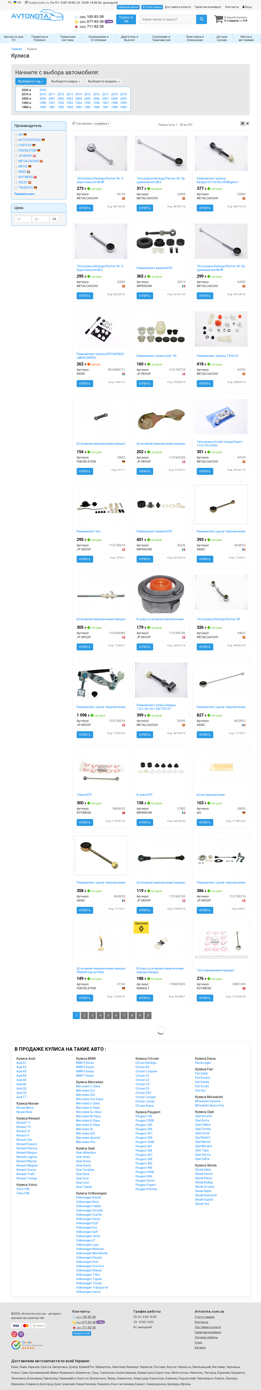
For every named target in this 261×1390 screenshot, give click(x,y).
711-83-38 (92, 26)
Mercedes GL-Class (89, 1112)
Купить (85, 208)
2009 (123, 98)
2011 (52, 94)
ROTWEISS (26, 177)
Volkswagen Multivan (90, 1249)
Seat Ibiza (82, 1174)
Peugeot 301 (144, 1146)
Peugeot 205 (144, 1124)
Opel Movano (203, 1146)
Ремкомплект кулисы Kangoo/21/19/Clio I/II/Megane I (217, 180)
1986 (96, 107)
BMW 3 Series (85, 1062)
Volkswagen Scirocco (90, 1266)
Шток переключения (211, 794)
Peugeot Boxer (145, 1180)
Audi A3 (21, 1071)
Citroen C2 (142, 1075)
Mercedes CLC (85, 1090)
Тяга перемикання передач (215, 970)
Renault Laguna (27, 1157)
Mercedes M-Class (88, 1116)
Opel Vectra (203, 1154)
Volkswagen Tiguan (89, 1279)
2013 (69, 94)
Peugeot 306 (144, 1150)
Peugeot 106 (144, 1116)
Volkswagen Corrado (89, 1210)
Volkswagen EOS (87, 1223)
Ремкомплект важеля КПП (154, 268)
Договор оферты (206, 1337)
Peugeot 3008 (145, 1142)
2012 (61, 94)
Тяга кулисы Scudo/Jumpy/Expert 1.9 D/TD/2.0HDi (219, 443)
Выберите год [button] (29, 81)
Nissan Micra (25, 1107)
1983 (69, 107)
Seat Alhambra (86, 1152)
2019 (123, 94)
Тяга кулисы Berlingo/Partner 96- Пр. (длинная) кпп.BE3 (161, 180)
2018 (114, 94)
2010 (43, 94)
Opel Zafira (202, 1159)
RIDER (23, 171)
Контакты (232, 7)
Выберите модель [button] (103, 81)
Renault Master (27, 1161)
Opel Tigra (202, 1150)
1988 (114, 107)
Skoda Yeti (202, 1203)
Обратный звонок (128, 7)
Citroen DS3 (143, 1092)
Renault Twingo (27, 1178)
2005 (87, 98)
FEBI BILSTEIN (28, 150)
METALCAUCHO (29, 161)
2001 (52, 98)
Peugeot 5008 (145, 1172)
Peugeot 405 (144, 1163)
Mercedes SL (84, 1129)
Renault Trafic (26, 1174)
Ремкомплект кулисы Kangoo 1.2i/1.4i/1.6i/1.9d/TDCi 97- (156, 706)
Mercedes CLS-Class (89, 1099)
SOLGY (23, 182)
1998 (114, 103)
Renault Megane (27, 1165)
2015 (87, 94)
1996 (96, 103)
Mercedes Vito (85, 1142)
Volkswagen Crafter (89, 1214)
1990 (43, 103)
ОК (54, 219)
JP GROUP (26, 155)
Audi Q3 (22, 1092)
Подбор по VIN (126, 19)
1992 (61, 103)
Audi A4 (21, 1075)
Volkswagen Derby (88, 1219)
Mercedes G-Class (88, 1107)
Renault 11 (24, 1122)
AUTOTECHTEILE (30, 139)
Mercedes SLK (85, 1133)
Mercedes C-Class (88, 1086)
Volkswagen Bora (87, 1201)
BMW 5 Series (85, 1067)
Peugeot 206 (144, 1129)
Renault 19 (24, 1126)
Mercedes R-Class (88, 1120)
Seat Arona (83, 1161)
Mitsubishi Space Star (209, 1105)
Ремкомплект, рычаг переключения (221, 531)
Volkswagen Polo (87, 1261)
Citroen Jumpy (145, 1101)
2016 (96, 94)
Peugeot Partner (146, 1189)
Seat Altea (83, 1157)
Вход (248, 7)
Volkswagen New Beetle (91, 1253)
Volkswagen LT (86, 1240)
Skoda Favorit (204, 1173)
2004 (78, 98)
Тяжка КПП (84, 794)
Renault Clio (24, 1139)
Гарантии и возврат (208, 1332)
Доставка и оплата (178, 7)
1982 (61, 107)
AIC (21, 134)
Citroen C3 (142, 1080)
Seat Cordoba (85, 1169)
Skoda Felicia (203, 1178)
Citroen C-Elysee (146, 1071)
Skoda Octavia (204, 1186)
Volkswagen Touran (89, 1283)
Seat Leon (82, 1182)
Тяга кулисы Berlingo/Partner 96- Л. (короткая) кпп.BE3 (100, 268)
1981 (52, 107)
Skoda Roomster (206, 1195)
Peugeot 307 (144, 1154)
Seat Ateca (83, 1165)
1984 (78, 107)
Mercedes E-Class (88, 1103)
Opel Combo (203, 1129)
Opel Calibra (203, 1124)
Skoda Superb (204, 1199)
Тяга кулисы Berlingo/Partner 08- (219, 619)
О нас (198, 1342)
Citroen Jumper (146, 1097)
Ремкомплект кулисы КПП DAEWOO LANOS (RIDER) (100, 355)
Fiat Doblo (201, 1073)
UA (19, 2)
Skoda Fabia (203, 1169)
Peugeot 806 (144, 1176)
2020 (43, 90)
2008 (114, 98)
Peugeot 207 (144, 1133)
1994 (78, 103)
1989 (123, 107)
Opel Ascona (203, 1116)
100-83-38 (92, 16)
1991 (52, 103)
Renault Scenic (26, 1169)
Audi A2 (21, 1067)
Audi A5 (21, 1080)
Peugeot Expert (146, 1184)
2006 (96, 98)
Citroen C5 (142, 1088)
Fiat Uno (200, 1090)
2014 (78, 94)
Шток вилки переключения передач (101, 443)
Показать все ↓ (25, 194)
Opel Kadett (203, 1137)
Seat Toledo (84, 1187)
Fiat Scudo (202, 1086)
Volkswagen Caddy (88, 1206)
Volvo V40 (23, 1193)
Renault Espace (27, 1144)
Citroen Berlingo (146, 1062)
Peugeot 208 (144, 1137)
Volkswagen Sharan (89, 1270)
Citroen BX (142, 1067)
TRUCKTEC (26, 187)
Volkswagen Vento (88, 1291)
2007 (105, 98)
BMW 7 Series (85, 1075)
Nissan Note (24, 1112)
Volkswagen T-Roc (88, 1274)
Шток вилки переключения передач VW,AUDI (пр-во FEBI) (101, 970)
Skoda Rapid (203, 1191)
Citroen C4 (142, 1084)
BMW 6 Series (85, 1071)
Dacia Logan (203, 1062)
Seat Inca (82, 1178)
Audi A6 (21, 1084)
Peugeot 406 (144, 1167)
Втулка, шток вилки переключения (160, 619)
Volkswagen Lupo (87, 1244)
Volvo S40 (23, 1189)
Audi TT (22, 1097)
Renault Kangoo (27, 1152)
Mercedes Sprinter (88, 1137)
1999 (123, 103)
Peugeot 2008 (145, 1120)
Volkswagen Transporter (92, 1287)
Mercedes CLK (85, 1094)
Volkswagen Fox (86, 1227)
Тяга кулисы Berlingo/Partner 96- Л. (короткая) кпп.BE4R (100, 180)
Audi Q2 (22, 1088)
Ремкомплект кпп (89, 531)
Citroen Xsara (145, 1105)
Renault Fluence (27, 1148)
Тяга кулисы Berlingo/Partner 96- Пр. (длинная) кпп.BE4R (221, 268)
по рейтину (100, 123)
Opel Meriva (202, 1141)
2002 (61, 98)
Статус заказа (153, 7)
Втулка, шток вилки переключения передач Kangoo (160, 970)
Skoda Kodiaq (204, 1182)
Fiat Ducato (202, 1077)
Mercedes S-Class (88, 1124)
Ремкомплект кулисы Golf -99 (156, 355)
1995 (87, 103)
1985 (87, 107)
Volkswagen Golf (87, 1231)
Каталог (200, 1347)
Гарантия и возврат (208, 7)
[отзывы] (27, 1345)
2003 (69, 98)
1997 (105, 103)
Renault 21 (24, 1131)
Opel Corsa (202, 1133)
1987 (105, 107)
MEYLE (23, 166)
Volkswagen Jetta (88, 1236)
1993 (69, 103)
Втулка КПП (144, 794)
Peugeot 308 (144, 1159)
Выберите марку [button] (64, 81)
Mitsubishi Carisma (207, 1101)
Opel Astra (202, 1120)
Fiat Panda (202, 1082)
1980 (43, 107)
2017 (105, 94)
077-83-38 (92, 21)
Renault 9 (23, 1135)
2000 (43, 98)
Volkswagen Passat (89, 1257)
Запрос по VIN (82, 1333)
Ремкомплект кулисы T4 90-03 (217, 355)
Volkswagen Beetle (88, 1197)
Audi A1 (21, 1062)
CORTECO (25, 145)
